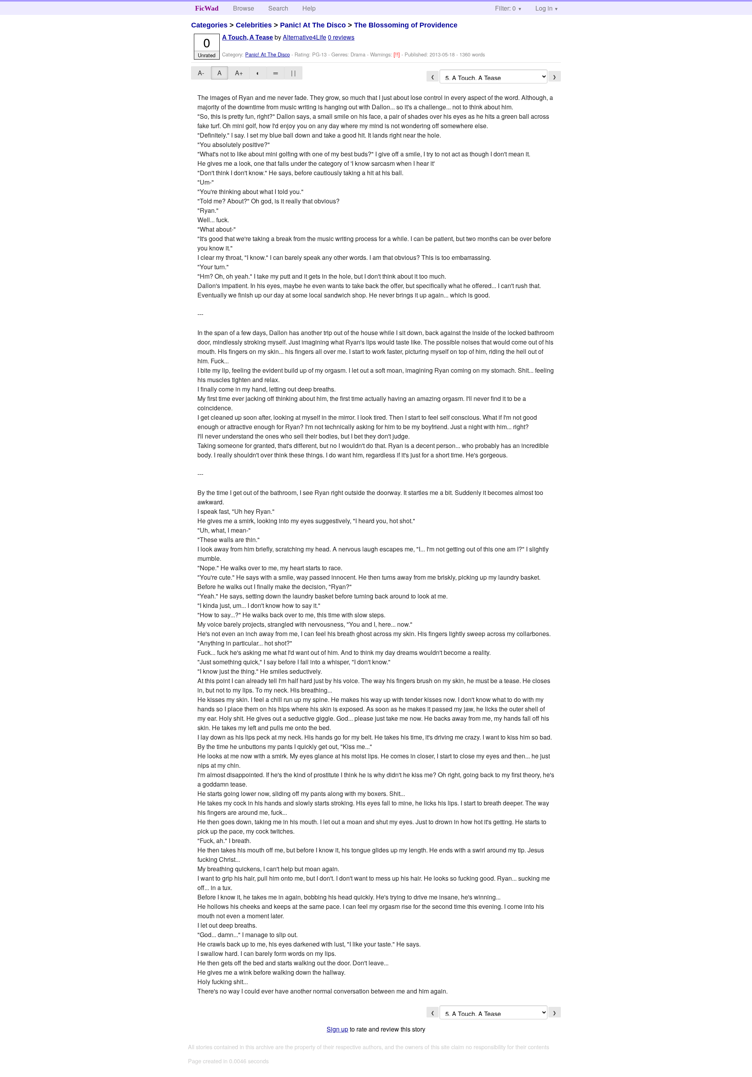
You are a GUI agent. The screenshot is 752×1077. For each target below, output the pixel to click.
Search (278, 8)
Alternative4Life (304, 37)
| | (293, 72)
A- (201, 72)
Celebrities (254, 25)
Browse (243, 8)
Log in (544, 8)
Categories (209, 25)
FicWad (207, 8)
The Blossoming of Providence (405, 25)
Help (309, 8)
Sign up (337, 1028)
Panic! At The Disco (313, 25)
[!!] (397, 54)
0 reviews (341, 37)
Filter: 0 (505, 8)
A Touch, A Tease (247, 37)
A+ (239, 72)
